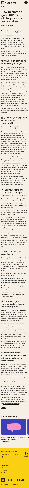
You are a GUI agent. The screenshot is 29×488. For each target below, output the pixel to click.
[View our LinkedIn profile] (7, 457)
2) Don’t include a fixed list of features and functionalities (14, 120)
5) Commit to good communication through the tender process (13, 304)
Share (3, 408)
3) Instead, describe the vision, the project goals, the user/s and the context (14, 192)
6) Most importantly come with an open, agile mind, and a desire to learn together (13, 356)
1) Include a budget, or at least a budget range (13, 62)
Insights (3, 472)
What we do (5, 465)
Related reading (9, 416)
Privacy (16, 484)
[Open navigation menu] (26, 2)
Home (3, 463)
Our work (4, 470)
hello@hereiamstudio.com (9, 451)
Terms (19, 484)
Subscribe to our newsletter (9, 454)
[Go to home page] (8, 2)
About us (4, 468)
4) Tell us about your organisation (11, 252)
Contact (3, 475)
